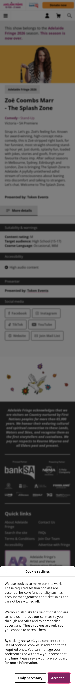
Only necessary (30, 678)
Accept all (59, 678)
